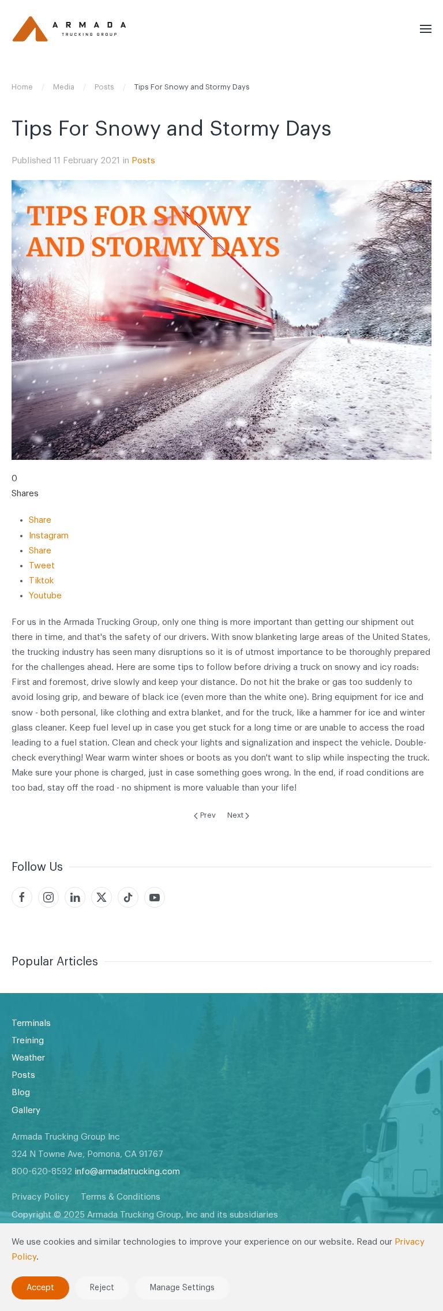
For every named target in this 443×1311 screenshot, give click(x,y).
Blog (21, 1092)
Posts (143, 160)
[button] (425, 29)
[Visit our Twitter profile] (101, 897)
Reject (102, 1288)
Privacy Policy (40, 1197)
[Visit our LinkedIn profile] (75, 897)
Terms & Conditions (120, 1197)
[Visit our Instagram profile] (48, 897)
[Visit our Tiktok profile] (128, 897)
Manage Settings (182, 1288)
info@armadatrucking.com (127, 1171)
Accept (40, 1288)
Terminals (31, 1023)
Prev (208, 815)
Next (235, 815)
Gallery (26, 1110)
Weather (28, 1058)
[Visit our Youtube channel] (154, 897)
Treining (28, 1040)
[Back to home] (69, 29)
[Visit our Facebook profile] (22, 897)
